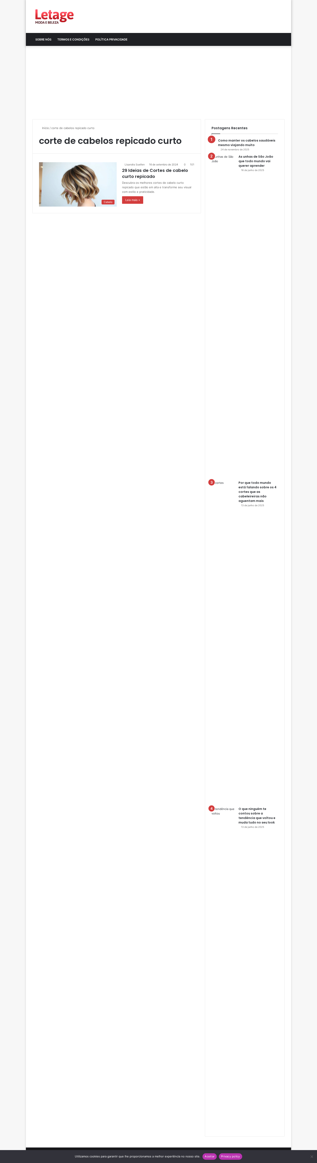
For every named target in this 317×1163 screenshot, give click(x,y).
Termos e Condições (73, 39)
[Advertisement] (158, 82)
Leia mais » (132, 200)
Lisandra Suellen (135, 164)
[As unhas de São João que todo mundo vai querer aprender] (223, 316)
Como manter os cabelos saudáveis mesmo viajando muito (246, 142)
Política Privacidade (111, 39)
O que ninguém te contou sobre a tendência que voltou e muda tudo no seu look (257, 816)
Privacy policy (230, 1156)
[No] (311, 1156)
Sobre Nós (43, 39)
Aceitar (210, 1156)
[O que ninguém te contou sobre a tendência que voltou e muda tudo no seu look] (223, 968)
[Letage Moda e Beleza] (53, 16)
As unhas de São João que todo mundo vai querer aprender (256, 161)
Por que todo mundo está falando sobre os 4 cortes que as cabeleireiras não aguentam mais (257, 492)
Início (45, 128)
